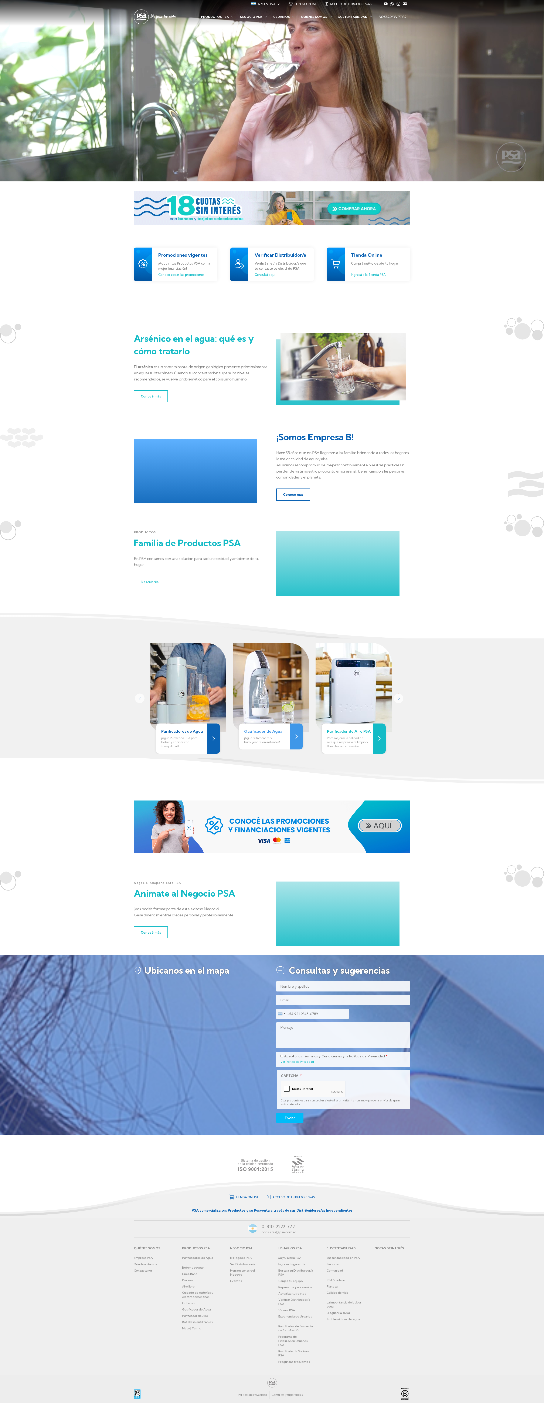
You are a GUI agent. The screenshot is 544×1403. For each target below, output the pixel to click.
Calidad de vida (337, 1293)
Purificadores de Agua (197, 1258)
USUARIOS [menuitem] (281, 17)
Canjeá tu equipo (290, 1281)
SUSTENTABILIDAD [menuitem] (352, 17)
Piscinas (187, 1280)
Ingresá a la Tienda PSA (368, 275)
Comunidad (335, 1270)
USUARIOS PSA (290, 1248)
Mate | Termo (191, 1328)
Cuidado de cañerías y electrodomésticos (197, 1295)
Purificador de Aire (195, 1316)
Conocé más (151, 396)
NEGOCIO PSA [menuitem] (251, 17)
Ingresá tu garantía (291, 1264)
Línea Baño (189, 1274)
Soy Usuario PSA (289, 1258)
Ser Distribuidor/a (242, 1264)
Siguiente (398, 698)
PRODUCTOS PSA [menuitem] (215, 17)
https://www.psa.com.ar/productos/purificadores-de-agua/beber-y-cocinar (213, 739)
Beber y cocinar (193, 1267)
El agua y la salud (338, 1313)
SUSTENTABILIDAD (341, 1248)
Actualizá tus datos (292, 1293)
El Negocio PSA (241, 1258)
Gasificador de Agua (196, 1309)
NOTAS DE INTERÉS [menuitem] (392, 17)
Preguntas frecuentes (294, 1362)
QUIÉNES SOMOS (147, 1248)
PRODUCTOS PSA (196, 1248)
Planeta (332, 1286)
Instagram (398, 4)
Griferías (188, 1303)
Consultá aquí (265, 275)
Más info (379, 739)
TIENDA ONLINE (305, 4)
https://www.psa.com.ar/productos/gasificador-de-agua (296, 736)
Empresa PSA (143, 1258)
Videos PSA (286, 1310)
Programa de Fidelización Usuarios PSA (293, 1341)
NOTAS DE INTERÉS (389, 1248)
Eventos (236, 1281)
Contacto (405, 4)
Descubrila (150, 582)
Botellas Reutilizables (197, 1322)
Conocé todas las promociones (181, 275)
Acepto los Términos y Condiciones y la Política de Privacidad (334, 1056)
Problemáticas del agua (343, 1319)
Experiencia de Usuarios (295, 1316)
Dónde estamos (145, 1264)
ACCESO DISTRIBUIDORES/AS (351, 4)
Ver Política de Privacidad (297, 1061)
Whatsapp (392, 4)
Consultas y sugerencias (287, 1394)
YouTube (386, 4)
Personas (333, 1264)
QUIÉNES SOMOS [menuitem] (314, 17)
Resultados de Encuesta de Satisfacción (295, 1328)
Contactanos (143, 1270)
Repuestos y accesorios (295, 1287)
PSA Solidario (336, 1280)
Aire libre (188, 1286)
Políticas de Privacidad (252, 1394)
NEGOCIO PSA (241, 1248)
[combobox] (281, 1014)
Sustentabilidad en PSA (343, 1258)
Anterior (139, 698)
